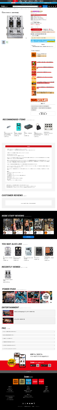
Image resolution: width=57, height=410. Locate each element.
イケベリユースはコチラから (14, 346)
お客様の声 (28, 388)
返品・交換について (10, 389)
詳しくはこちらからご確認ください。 (44, 343)
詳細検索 (40, 6)
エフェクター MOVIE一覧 (19, 319)
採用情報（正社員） (46, 390)
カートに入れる (36, 29)
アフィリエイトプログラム (10, 391)
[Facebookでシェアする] (42, 114)
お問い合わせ (28, 389)
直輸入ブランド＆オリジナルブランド (28, 397)
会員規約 (33, 406)
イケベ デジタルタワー (10, 398)
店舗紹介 (46, 389)
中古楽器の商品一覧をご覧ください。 (29, 339)
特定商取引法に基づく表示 (27, 406)
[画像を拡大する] (26, 38)
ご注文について (10, 388)
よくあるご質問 (10, 390)
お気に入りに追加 (34, 35)
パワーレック (33, 45)
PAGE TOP (29, 371)
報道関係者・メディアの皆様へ (28, 390)
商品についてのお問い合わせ (36, 50)
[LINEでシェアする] (44, 114)
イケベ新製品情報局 (10, 397)
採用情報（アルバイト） (46, 391)
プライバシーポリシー (20, 406)
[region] (28, 276)
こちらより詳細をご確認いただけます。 (16, 350)
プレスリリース (37, 406)
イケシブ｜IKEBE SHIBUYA (10, 399)
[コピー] (46, 114)
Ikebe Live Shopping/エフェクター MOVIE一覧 (24, 311)
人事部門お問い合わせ (28, 391)
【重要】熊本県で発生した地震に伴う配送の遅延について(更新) (28, 4)
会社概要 (46, 388)
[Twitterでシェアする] (39, 114)
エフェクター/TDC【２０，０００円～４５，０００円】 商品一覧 (40, 106)
